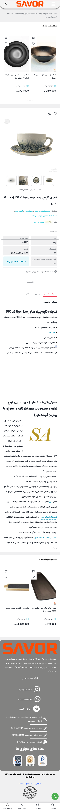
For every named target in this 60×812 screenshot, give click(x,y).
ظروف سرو (40, 13)
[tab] (50, 294)
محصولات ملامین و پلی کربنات (44, 215)
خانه (55, 13)
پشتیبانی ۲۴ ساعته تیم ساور (46, 537)
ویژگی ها (36, 293)
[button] (53, 4)
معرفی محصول (50, 293)
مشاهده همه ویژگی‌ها (16, 261)
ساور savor (39, 222)
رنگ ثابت (51, 332)
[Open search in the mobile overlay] (6, 4)
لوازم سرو (48, 13)
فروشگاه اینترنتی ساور (48, 517)
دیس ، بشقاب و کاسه (43, 211)
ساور (51, 501)
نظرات (26, 293)
